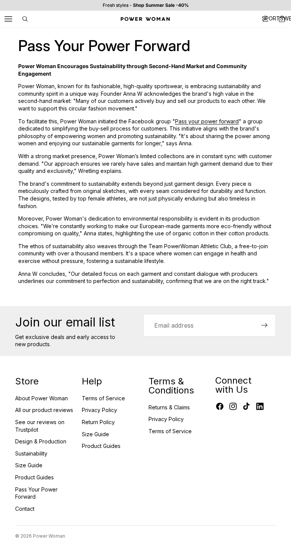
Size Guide (28, 465)
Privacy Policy (99, 410)
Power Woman (49, 536)
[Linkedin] (259, 406)
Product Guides (34, 477)
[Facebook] (219, 406)
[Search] (25, 19)
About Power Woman (41, 398)
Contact (24, 508)
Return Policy (98, 422)
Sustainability (31, 453)
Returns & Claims (169, 407)
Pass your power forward (207, 121)
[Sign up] (264, 325)
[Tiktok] (246, 406)
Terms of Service (103, 398)
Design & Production (40, 441)
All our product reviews (44, 410)
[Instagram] (233, 406)
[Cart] (282, 19)
